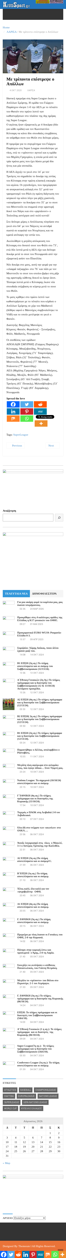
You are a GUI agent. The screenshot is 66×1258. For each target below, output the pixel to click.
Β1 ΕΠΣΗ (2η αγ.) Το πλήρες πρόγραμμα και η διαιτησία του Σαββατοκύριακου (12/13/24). (39, 736)
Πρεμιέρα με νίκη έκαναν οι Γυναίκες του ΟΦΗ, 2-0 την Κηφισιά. (40, 936)
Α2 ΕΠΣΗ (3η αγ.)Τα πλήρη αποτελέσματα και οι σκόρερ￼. (34, 860)
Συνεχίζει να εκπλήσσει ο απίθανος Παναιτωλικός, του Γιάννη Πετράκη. (37, 967)
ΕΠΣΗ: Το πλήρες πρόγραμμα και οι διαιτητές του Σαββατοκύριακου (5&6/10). (37, 1015)
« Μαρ (6, 1163)
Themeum (24, 1246)
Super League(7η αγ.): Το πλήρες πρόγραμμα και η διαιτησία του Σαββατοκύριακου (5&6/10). (35, 1049)
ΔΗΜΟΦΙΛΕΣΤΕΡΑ (44, 593)
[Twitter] (26, 404)
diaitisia (9, 1096)
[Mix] (13, 418)
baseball (25, 1090)
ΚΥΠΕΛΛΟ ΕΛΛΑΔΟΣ (31, 1108)
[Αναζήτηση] (59, 517)
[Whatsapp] (26, 418)
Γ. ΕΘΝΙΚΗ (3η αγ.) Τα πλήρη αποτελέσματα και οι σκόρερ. (33, 921)
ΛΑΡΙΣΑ (11, 31)
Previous (16, 445)
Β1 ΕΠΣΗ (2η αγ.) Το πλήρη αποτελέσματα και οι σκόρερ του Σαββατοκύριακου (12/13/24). (35, 666)
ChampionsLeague (45, 1090)
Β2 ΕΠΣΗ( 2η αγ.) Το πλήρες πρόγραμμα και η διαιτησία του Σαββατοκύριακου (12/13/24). (39, 719)
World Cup (10, 1108)
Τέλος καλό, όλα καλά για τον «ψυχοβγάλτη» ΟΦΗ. (33, 890)
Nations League (48, 1096)
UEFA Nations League (35, 1102)
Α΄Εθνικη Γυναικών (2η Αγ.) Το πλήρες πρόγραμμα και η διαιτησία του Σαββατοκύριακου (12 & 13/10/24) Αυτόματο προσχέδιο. (38, 684)
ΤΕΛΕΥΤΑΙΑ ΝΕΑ (16, 593)
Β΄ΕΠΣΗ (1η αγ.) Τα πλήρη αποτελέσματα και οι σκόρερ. (33, 875)
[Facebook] (13, 404)
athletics (10, 1090)
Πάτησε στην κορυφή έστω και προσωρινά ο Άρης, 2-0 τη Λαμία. (35, 951)
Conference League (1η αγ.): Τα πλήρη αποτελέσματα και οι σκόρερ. (38, 1064)
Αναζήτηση (9, 510)
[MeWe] (40, 411)
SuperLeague (20, 434)
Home (6, 27)
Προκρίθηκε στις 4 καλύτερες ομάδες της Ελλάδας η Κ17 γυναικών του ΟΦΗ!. (39, 619)
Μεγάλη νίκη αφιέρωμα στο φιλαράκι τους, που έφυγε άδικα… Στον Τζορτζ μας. (40, 766)
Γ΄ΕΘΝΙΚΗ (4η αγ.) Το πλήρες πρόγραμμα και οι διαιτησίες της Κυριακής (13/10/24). (35, 798)
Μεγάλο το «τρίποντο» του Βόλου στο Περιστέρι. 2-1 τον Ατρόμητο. (37, 982)
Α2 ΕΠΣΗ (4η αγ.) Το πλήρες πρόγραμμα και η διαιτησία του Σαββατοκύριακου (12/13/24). (39, 702)
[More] (41, 423)
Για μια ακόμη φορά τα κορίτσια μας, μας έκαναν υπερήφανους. (40, 604)
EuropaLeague (26, 1096)
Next (51, 445)
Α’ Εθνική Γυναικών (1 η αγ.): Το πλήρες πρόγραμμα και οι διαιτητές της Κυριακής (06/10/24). (39, 1032)
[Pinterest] (26, 411)
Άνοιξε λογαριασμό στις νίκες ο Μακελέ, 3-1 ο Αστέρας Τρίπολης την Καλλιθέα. (40, 844)
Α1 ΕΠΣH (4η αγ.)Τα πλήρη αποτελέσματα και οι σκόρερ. (33, 905)
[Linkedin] (13, 411)
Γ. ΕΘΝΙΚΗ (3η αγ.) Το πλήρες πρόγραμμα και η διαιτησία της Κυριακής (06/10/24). (40, 998)
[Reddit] (40, 404)
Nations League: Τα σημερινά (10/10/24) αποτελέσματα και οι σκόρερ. (39, 782)
